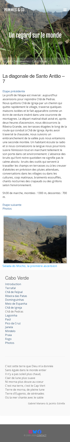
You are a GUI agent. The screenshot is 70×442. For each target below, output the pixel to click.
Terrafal (10, 288)
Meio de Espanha (16, 304)
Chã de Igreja (13, 307)
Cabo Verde (39, 61)
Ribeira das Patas (16, 296)
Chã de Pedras (12, 68)
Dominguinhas (14, 300)
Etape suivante (12, 205)
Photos (7, 208)
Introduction (13, 284)
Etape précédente (14, 91)
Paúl (8, 319)
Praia (8, 335)
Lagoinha (11, 315)
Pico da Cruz (13, 323)
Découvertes (22, 61)
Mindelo (10, 331)
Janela (9, 327)
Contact (41, 435)
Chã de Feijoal (14, 292)
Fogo (8, 339)
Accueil (7, 61)
